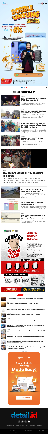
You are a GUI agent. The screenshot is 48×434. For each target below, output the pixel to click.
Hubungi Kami (39, 425)
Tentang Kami (32, 425)
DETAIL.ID (21, 432)
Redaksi (27, 425)
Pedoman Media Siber (20, 425)
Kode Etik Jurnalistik (10, 425)
